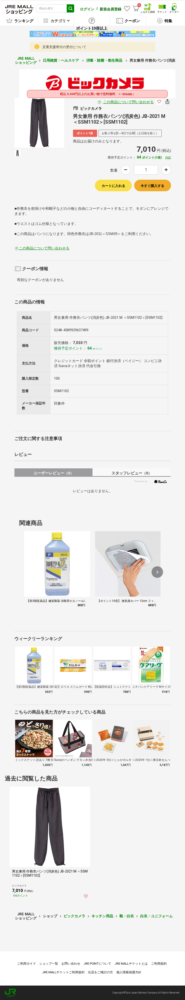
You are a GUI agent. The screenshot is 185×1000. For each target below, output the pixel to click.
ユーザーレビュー (53, 473)
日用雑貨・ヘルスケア (61, 60)
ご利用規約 (159, 963)
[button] (157, 572)
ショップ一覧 (48, 963)
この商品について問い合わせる (128, 102)
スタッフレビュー (132, 473)
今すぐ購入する (152, 186)
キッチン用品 (102, 916)
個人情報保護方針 (128, 972)
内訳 (168, 157)
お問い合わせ (70, 963)
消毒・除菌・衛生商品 (104, 60)
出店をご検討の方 (100, 972)
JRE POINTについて (97, 963)
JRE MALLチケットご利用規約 (63, 972)
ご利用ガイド (26, 963)
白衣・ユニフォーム (156, 916)
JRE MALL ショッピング (26, 60)
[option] (39, 123)
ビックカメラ (74, 916)
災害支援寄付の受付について (64, 47)
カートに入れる (113, 186)
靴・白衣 (126, 916)
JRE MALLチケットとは (131, 963)
